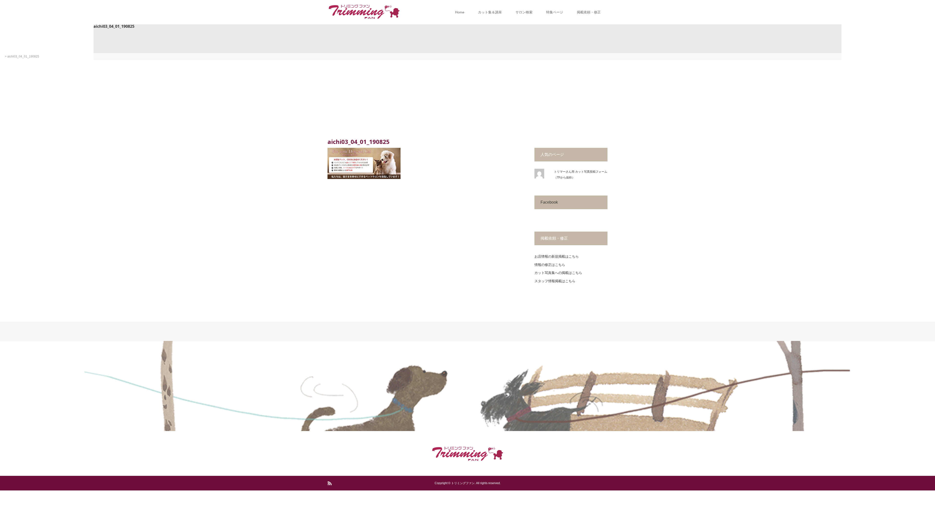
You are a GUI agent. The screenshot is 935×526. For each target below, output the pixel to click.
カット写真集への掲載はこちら (558, 273)
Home (459, 12)
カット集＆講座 (490, 12)
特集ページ (554, 12)
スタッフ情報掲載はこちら (554, 281)
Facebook (549, 202)
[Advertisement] (467, 97)
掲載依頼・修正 (589, 12)
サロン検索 (524, 12)
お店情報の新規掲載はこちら (556, 256)
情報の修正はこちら (549, 265)
